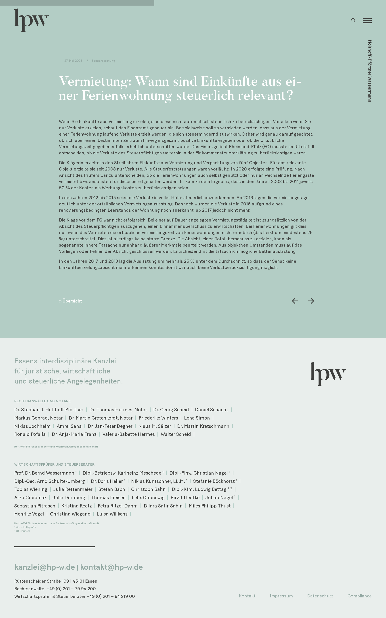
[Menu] (367, 20)
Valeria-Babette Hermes (129, 434)
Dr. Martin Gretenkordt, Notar (101, 418)
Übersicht (72, 301)
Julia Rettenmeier (72, 489)
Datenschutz (320, 596)
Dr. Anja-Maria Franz (74, 434)
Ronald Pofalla (30, 434)
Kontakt (247, 596)
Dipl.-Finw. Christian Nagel (200, 473)
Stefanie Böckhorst (215, 481)
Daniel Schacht (211, 409)
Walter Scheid (176, 434)
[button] (353, 20)
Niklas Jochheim (32, 426)
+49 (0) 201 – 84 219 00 (111, 596)
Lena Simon (197, 418)
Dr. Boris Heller (108, 481)
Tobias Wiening (30, 489)
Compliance (360, 596)
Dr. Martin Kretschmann (203, 426)
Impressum (281, 596)
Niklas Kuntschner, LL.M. (159, 481)
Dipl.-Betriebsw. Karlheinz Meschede (123, 473)
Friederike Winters (158, 418)
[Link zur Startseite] (33, 20)
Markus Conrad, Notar (38, 418)
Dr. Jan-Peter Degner (110, 426)
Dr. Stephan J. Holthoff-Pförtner (48, 409)
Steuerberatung (103, 61)
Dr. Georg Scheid (171, 409)
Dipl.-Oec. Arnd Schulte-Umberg (49, 481)
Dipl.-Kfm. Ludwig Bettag (202, 489)
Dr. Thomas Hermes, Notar (118, 409)
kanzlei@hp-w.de (44, 567)
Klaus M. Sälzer (154, 426)
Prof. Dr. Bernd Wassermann (45, 473)
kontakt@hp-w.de (111, 567)
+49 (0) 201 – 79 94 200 (71, 588)
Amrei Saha (69, 426)
